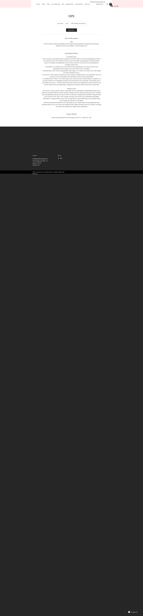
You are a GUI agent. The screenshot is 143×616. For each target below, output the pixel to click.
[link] (71, 30)
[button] (110, 3)
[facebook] (107, 4)
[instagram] (61, 158)
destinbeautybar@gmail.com (97, 2)
